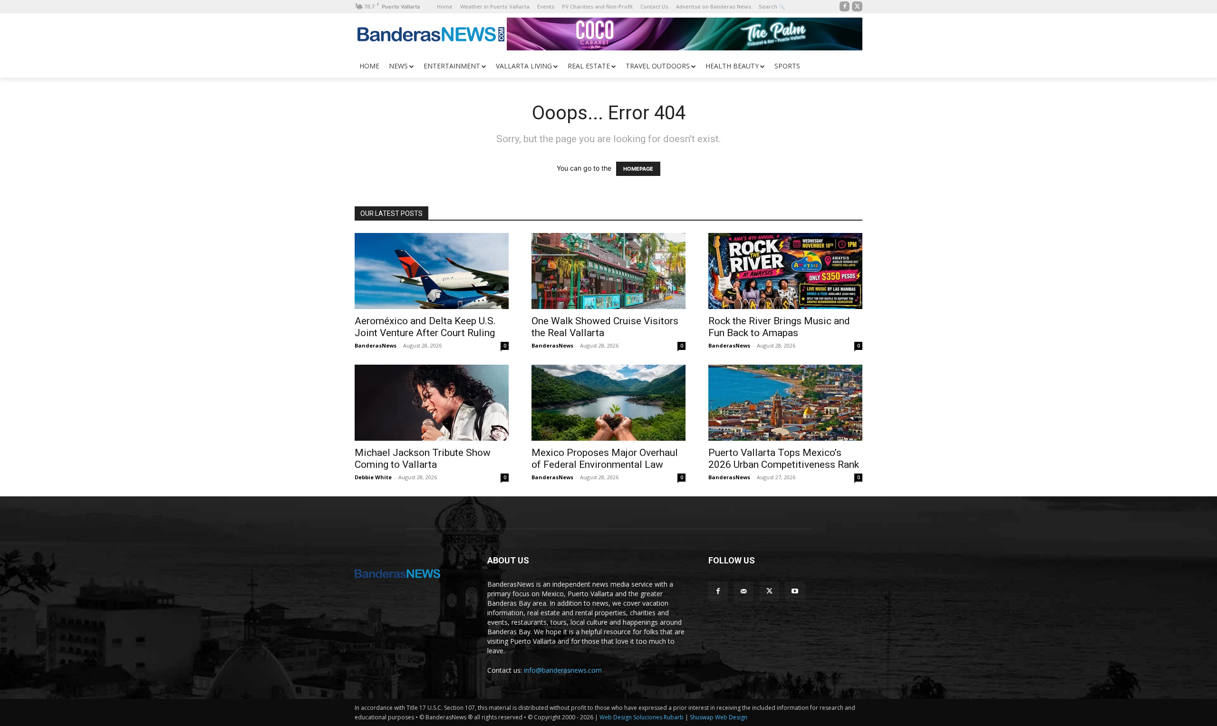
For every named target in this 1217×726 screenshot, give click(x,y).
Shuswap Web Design (718, 717)
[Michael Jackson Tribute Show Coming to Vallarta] (432, 403)
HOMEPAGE (638, 168)
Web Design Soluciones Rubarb (641, 717)
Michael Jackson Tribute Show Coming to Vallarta (423, 458)
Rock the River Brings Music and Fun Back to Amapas (779, 327)
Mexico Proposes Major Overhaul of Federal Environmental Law (604, 458)
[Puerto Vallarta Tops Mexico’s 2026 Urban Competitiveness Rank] (785, 403)
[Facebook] (845, 6)
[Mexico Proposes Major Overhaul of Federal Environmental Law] (608, 403)
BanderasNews (375, 345)
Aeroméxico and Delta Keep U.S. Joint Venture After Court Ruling (425, 327)
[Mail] (743, 591)
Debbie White (373, 477)
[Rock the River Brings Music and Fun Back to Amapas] (785, 271)
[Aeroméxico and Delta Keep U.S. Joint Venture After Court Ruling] (432, 271)
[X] (857, 6)
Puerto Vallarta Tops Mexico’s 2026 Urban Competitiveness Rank (783, 458)
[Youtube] (794, 591)
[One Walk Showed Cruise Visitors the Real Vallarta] (608, 271)
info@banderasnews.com (563, 670)
